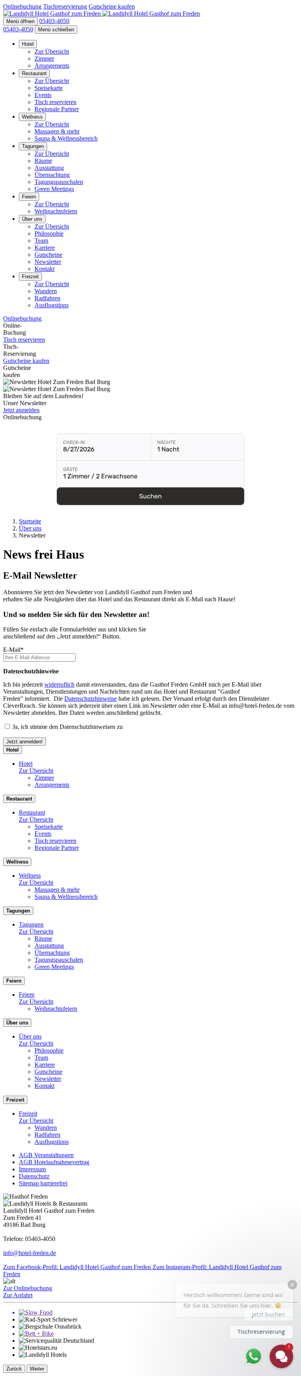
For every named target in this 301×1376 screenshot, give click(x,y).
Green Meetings (54, 189)
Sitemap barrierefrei (43, 1183)
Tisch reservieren (55, 102)
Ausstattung (49, 167)
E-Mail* (13, 649)
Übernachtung (52, 174)
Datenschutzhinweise (90, 698)
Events (42, 95)
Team (41, 240)
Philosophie (48, 233)
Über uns (32, 219)
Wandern (45, 291)
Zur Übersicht (51, 51)
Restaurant (34, 73)
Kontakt (44, 268)
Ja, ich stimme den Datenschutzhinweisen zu (68, 726)
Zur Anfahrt (18, 1295)
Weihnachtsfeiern (55, 211)
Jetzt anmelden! (24, 742)
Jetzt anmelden (21, 410)
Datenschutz (34, 1176)
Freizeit (30, 277)
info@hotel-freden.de (29, 1253)
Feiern (29, 197)
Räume (43, 160)
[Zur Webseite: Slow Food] (158, 1312)
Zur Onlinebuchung (27, 1288)
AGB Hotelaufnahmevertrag (54, 1162)
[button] (20, 21)
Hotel (28, 44)
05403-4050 (18, 29)
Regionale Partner (56, 109)
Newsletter (47, 261)
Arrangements (51, 65)
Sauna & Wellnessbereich (66, 138)
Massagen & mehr (57, 131)
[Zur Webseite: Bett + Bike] (158, 1333)
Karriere (44, 247)
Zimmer (44, 58)
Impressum (32, 1169)
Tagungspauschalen (58, 182)
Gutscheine (48, 254)
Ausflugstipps (51, 305)
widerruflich (59, 684)
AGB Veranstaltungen (46, 1155)
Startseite (30, 521)
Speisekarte (48, 88)
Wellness (32, 117)
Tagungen (33, 146)
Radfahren (47, 298)
